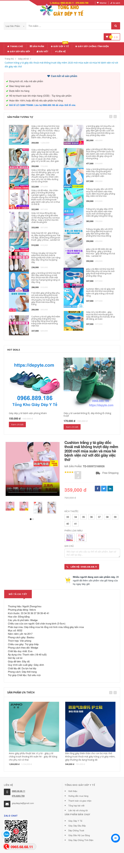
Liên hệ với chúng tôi (78, 810)
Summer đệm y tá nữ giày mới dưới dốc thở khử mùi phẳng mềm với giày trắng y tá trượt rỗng (100, 292)
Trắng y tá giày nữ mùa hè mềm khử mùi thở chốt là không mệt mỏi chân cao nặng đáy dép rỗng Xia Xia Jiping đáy (45, 258)
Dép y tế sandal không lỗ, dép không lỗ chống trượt (87, 414)
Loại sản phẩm (13, 25)
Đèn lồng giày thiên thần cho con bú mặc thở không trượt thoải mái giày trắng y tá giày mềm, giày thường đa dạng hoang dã (90, 756)
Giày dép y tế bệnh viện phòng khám (28, 413)
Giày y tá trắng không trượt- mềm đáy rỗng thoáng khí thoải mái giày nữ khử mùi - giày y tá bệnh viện (99, 172)
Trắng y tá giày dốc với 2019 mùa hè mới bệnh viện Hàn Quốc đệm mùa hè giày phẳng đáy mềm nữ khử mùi (100, 192)
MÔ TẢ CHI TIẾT (18, 594)
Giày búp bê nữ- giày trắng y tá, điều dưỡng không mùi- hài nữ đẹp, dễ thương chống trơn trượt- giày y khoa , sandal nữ (45, 236)
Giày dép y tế (61, 46)
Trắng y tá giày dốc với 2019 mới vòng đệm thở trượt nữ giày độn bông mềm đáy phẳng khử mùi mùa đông (99, 232)
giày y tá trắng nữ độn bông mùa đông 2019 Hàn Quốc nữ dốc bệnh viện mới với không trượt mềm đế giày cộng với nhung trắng (100, 154)
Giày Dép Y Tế (75, 820)
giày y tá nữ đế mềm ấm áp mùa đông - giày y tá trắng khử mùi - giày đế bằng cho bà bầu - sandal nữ (100, 252)
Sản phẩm (38, 46)
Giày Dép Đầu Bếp (77, 825)
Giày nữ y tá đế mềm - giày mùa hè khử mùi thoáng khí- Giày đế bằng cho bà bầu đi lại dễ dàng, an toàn (100, 315)
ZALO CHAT (11, 815)
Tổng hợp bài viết (76, 805)
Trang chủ (16, 46)
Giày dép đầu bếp (19, 51)
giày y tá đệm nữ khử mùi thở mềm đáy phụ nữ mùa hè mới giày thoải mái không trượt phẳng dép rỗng (100, 272)
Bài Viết (44, 51)
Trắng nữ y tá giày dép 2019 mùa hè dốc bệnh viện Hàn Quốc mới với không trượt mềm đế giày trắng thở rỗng (99, 212)
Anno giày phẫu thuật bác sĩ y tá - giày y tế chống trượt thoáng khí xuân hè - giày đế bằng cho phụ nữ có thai (33, 756)
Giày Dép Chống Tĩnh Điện (93, 46)
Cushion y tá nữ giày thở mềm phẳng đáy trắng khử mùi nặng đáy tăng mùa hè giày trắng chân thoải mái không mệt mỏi (45, 321)
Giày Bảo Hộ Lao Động (79, 835)
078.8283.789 (18, 795)
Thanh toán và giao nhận (79, 800)
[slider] (70, 472)
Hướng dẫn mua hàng (78, 795)
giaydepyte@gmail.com (23, 803)
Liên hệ (61, 51)
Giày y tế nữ (23, 58)
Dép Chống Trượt (76, 830)
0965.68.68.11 (18, 791)
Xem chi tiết (17, 424)
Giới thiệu (72, 791)
